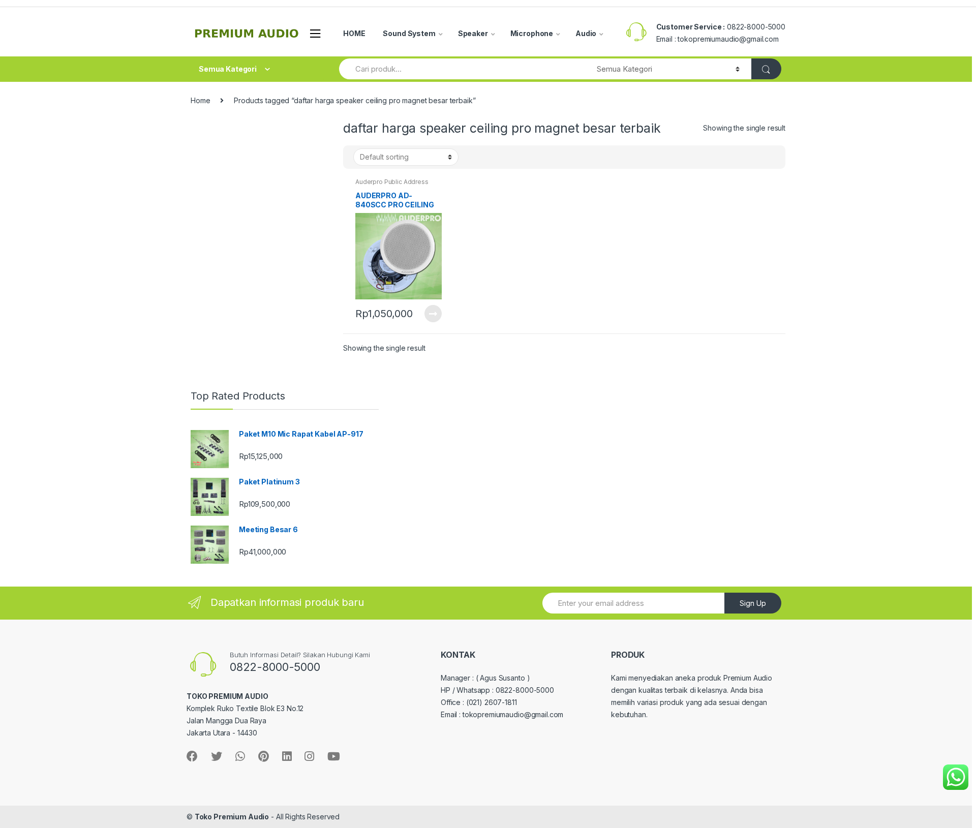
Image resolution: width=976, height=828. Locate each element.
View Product (432, 313)
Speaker (473, 33)
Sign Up (753, 603)
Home (200, 100)
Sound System (409, 33)
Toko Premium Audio (232, 816)
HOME (354, 33)
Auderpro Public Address (392, 182)
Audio (585, 33)
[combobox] (462, 68)
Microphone (532, 33)
